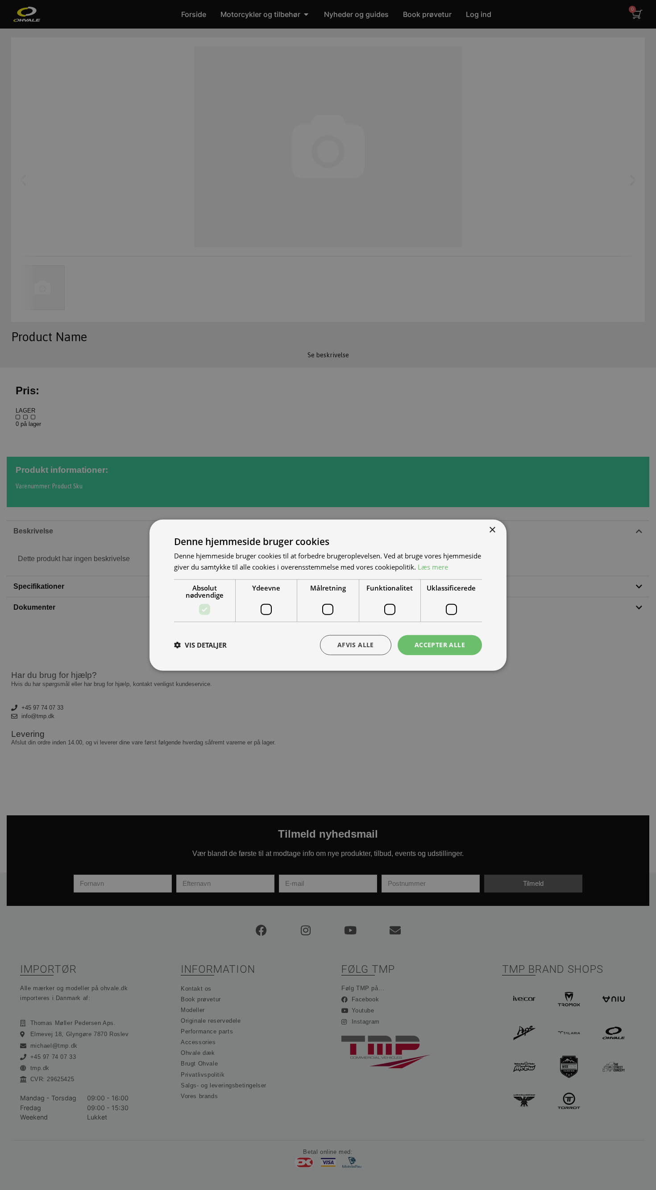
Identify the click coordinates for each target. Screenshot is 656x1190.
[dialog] (328, 595)
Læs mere (433, 566)
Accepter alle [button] (440, 644)
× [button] (492, 530)
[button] (200, 645)
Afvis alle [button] (355, 644)
